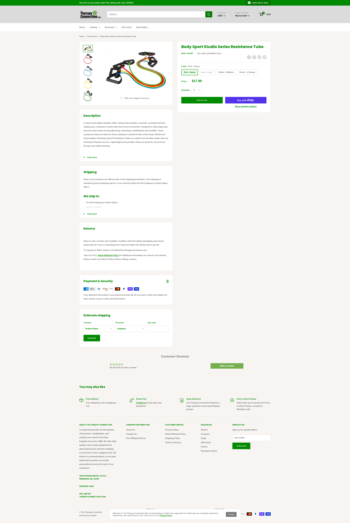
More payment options (245, 106)
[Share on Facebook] (249, 57)
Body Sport (187, 53)
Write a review (227, 366)
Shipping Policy (172, 438)
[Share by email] (264, 57)
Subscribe (241, 446)
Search (204, 430)
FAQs (203, 438)
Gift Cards (127, 27)
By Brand (109, 27)
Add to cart (202, 100)
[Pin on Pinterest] (254, 57)
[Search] (208, 14)
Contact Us (131, 434)
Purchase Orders (209, 451)
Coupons (205, 434)
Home (82, 27)
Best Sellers (142, 27)
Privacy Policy (172, 430)
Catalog (93, 27)
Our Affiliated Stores (136, 438)
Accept (231, 514)
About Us (130, 430)
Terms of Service (173, 442)
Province (120, 322)
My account (241, 15)
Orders (204, 446)
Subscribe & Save (260, 3)
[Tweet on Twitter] (259, 57)
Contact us (141, 403)
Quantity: (185, 90)
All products (92, 36)
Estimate (92, 338)
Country (87, 322)
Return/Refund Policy (108, 255)
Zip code (152, 322)
